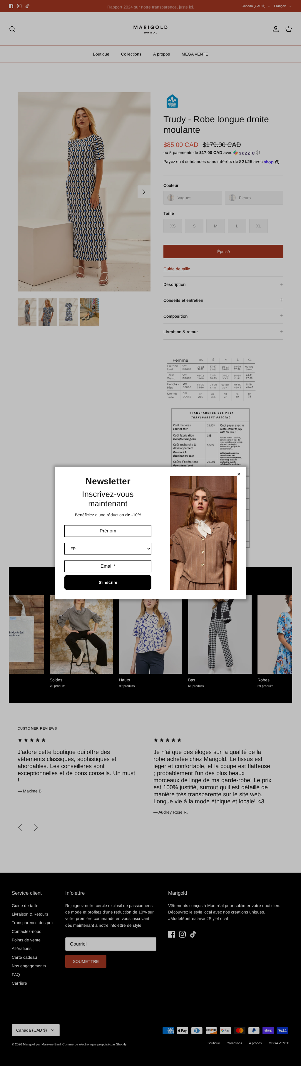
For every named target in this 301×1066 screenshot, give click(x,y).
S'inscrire (108, 582)
